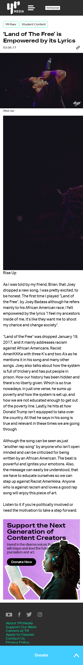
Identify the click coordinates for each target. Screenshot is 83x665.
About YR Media (19, 623)
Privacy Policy (17, 642)
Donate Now (21, 562)
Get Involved (53, 7)
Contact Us (15, 638)
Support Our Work (21, 627)
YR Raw (10, 24)
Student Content (34, 24)
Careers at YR (17, 631)
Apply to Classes (20, 634)
